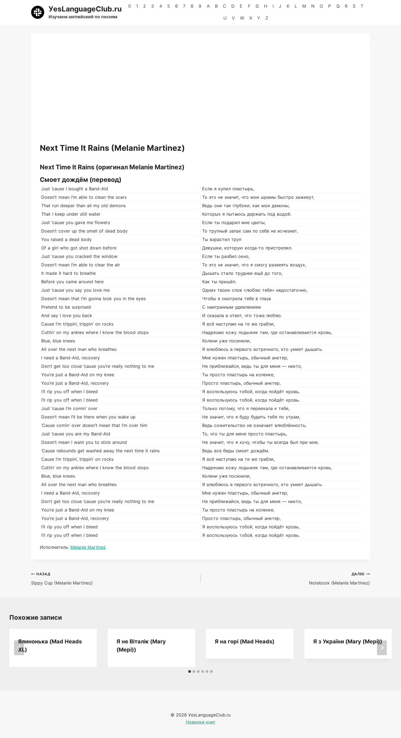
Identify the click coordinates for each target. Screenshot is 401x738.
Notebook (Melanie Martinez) (339, 579)
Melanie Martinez (88, 547)
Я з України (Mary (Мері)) (347, 641)
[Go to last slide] (19, 647)
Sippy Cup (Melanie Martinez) (62, 579)
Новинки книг (201, 722)
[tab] (189, 671)
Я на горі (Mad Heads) (244, 641)
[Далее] (382, 647)
